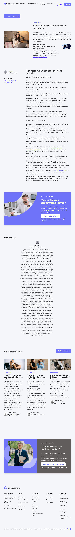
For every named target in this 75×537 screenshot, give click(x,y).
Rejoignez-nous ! (22, 497)
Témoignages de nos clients (23, 503)
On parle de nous (22, 506)
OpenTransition (49, 502)
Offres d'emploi (42, 3)
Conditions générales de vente (51, 529)
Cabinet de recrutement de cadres (65, 506)
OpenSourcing (49, 497)
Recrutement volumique (35, 507)
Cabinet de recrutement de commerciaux (63, 511)
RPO (33, 504)
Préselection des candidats (36, 500)
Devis (60, 4)
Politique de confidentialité (26, 529)
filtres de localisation (59, 170)
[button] (21, 4)
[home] (9, 3)
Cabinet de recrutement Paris (64, 497)
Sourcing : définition (22, 499)
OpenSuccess (49, 499)
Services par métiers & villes (37, 514)
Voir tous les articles (64, 351)
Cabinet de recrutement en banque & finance (65, 517)
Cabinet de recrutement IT (63, 502)
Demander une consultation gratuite (53, 464)
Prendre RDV (21, 509)
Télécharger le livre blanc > (40, 57)
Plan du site (63, 529)
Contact (67, 4)
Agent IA (34, 511)
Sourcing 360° (35, 497)
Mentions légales (38, 529)
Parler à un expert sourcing (50, 216)
